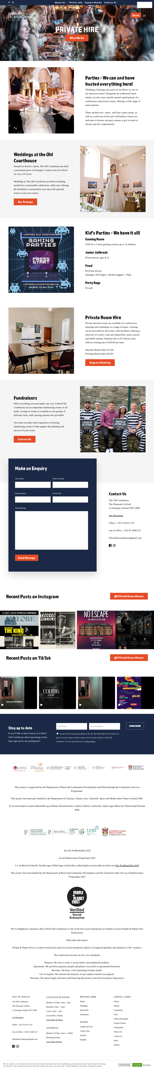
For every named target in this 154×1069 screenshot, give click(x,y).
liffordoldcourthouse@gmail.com (125, 538)
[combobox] (144, 5)
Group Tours (85, 1031)
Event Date (57, 493)
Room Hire (84, 1010)
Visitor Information (121, 1019)
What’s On (118, 1032)
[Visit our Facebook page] (110, 545)
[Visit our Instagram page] (114, 545)
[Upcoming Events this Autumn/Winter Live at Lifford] (19, 630)
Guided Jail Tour (86, 1027)
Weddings (84, 1006)
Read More (147, 1065)
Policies (117, 1045)
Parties (82, 1001)
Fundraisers (84, 1014)
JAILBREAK (52, 1028)
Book (135, 15)
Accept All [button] (137, 1065)
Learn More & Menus (54, 1020)
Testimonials (118, 1027)
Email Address (20, 493)
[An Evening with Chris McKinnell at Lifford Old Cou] (135, 630)
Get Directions (116, 515)
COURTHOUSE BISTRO (58, 997)
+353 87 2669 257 (132, 530)
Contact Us (118, 1036)
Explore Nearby (120, 1023)
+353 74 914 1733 (125, 523)
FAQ (116, 1014)
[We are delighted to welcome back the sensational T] (57, 630)
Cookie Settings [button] (124, 1065)
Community (118, 1010)
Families (83, 1040)
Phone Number (58, 479)
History (116, 1006)
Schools (83, 1035)
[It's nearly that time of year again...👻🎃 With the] (96, 630)
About (116, 1001)
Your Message (20, 508)
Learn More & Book (54, 1042)
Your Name (19, 479)
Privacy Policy (91, 741)
